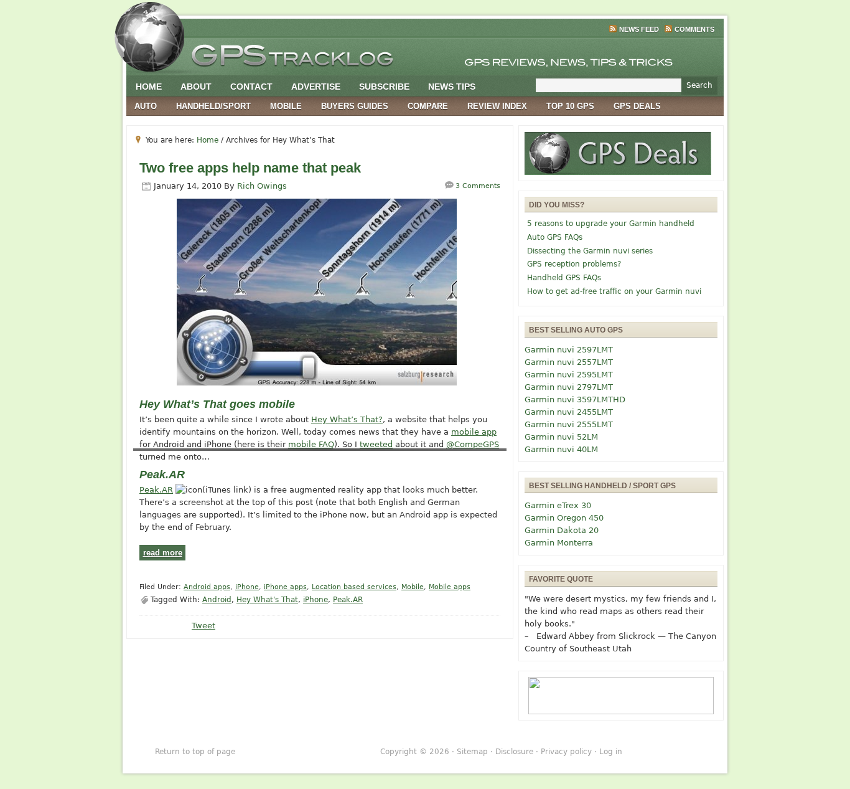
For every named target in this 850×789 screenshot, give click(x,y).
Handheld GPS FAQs (564, 277)
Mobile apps (449, 587)
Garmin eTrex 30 (558, 505)
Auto (145, 106)
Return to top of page (195, 751)
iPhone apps (285, 587)
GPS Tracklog (425, 52)
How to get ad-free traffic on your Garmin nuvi (614, 291)
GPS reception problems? (574, 264)
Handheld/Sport (213, 106)
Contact (251, 87)
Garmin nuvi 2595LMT (569, 374)
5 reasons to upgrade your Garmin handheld (610, 223)
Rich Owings (262, 186)
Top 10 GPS (570, 106)
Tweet (203, 625)
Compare (428, 106)
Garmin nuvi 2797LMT (569, 387)
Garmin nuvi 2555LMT (569, 424)
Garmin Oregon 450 (564, 517)
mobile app (474, 432)
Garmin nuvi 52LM (561, 437)
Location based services (354, 587)
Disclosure (514, 751)
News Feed (639, 29)
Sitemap (472, 751)
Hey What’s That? (347, 419)
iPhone (247, 587)
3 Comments (477, 186)
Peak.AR (156, 489)
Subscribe (384, 87)
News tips (451, 87)
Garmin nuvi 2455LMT (569, 412)
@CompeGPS (472, 444)
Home (149, 87)
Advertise (315, 87)
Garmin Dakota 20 (562, 530)
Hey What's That (267, 599)
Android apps (207, 587)
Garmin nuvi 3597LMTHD (575, 399)
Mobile (286, 106)
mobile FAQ (311, 444)
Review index (497, 106)
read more (162, 552)
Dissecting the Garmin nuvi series (590, 251)
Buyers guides (354, 106)
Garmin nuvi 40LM (561, 449)
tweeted (376, 444)
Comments (694, 29)
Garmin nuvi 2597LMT (569, 349)
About (196, 87)
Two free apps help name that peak (250, 168)
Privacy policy (566, 751)
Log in (610, 751)
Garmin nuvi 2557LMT (569, 362)
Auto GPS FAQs (554, 237)
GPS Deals (637, 106)
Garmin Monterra (559, 542)
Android (216, 599)
